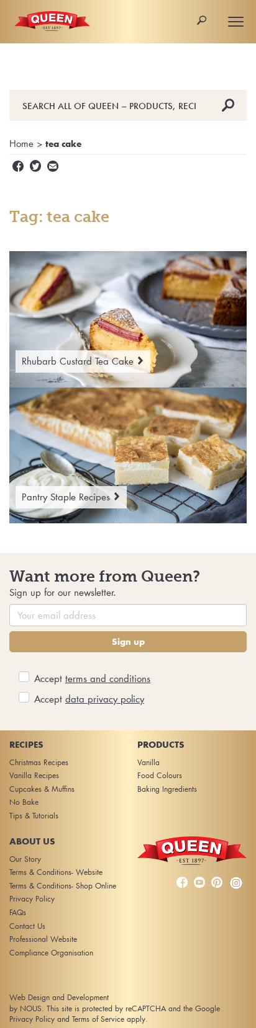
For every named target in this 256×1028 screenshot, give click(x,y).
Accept (92, 678)
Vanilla (148, 762)
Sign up (128, 642)
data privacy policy (104, 699)
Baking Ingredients (167, 789)
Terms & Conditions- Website (56, 872)
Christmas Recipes (38, 762)
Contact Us (27, 926)
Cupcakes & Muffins (42, 789)
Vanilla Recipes (34, 775)
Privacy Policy (32, 898)
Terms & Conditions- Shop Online (62, 885)
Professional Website (43, 939)
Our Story (25, 859)
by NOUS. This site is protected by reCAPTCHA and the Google (114, 1008)
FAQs (17, 912)
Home (21, 143)
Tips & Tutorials (33, 815)
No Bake (24, 802)
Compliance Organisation (51, 952)
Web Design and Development (59, 997)
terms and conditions (107, 678)
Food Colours (159, 775)
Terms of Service (98, 1019)
